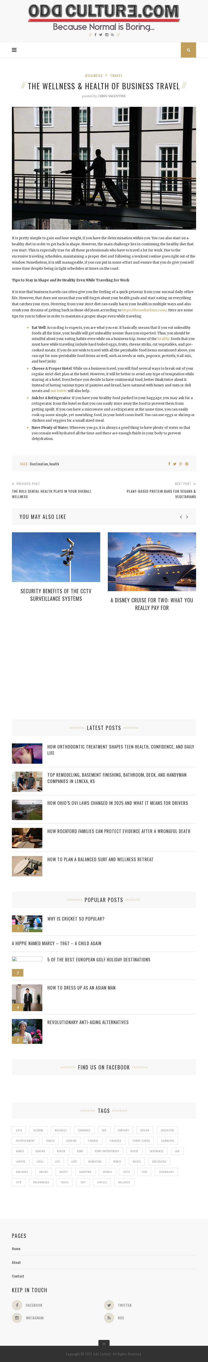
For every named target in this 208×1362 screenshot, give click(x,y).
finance (93, 1141)
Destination (39, 463)
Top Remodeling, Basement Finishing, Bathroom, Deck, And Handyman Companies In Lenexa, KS (117, 778)
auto (19, 1130)
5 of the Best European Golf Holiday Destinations (99, 959)
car (104, 1130)
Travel (116, 75)
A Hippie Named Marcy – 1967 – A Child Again (56, 943)
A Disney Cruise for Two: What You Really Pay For (152, 603)
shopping (85, 1172)
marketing (95, 1161)
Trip (83, 1182)
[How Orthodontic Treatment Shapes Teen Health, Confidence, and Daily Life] (27, 746)
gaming (40, 1151)
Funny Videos (141, 1141)
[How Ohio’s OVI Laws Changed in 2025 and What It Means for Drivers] (27, 802)
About (16, 1262)
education (167, 1130)
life (57, 1161)
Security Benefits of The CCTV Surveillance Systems (56, 594)
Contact (18, 1276)
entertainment (25, 1141)
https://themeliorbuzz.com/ (144, 310)
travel (65, 1182)
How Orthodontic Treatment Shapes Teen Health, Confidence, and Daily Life (120, 749)
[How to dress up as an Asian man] (27, 987)
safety (63, 1172)
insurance (156, 1151)
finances (115, 1141)
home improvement (107, 1151)
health (54, 463)
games (20, 1151)
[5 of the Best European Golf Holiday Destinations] (27, 959)
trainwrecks (41, 1182)
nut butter (58, 391)
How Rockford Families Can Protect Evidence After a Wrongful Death (118, 831)
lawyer (20, 1161)
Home (16, 1248)
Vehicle (102, 1182)
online (43, 1172)
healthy (164, 339)
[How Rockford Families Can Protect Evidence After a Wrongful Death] (27, 830)
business (61, 1130)
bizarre (38, 1130)
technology (166, 1172)
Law (177, 1151)
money (117, 1161)
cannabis (84, 1130)
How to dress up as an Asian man (81, 987)
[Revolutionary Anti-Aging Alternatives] (27, 1021)
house (134, 1151)
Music (137, 1161)
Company (123, 1130)
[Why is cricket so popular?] (27, 918)
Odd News (22, 1172)
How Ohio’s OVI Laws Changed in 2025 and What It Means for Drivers (117, 803)
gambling (167, 1141)
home (80, 1151)
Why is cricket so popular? (76, 918)
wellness (124, 1182)
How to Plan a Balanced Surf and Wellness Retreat (100, 859)
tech (144, 1172)
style (126, 1172)
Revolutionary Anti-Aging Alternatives (88, 1022)
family (50, 1141)
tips (18, 1182)
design (145, 1130)
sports (107, 1172)
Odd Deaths (159, 1161)
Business (94, 75)
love (74, 1161)
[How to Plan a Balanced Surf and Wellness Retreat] (27, 858)
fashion (71, 1141)
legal (40, 1161)
